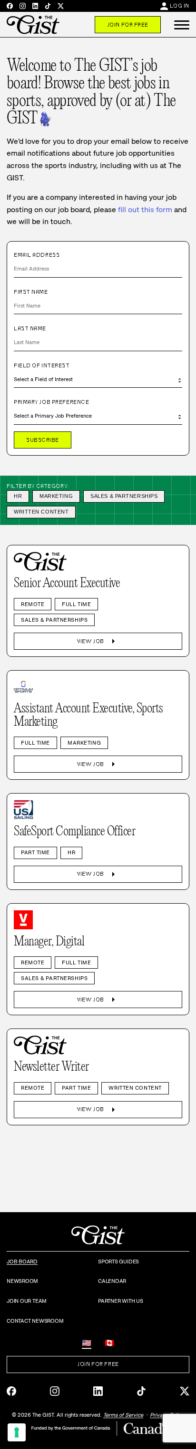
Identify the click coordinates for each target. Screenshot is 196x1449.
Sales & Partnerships (123, 496)
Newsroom (22, 1281)
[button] (181, 24)
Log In (179, 6)
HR (18, 496)
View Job (97, 641)
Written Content (41, 511)
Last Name (30, 328)
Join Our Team (27, 1301)
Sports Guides (118, 1261)
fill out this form (145, 210)
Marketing (56, 496)
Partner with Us (120, 1301)
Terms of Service (123, 1415)
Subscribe (42, 440)
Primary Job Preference (51, 402)
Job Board (22, 1261)
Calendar (112, 1281)
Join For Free (127, 25)
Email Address (36, 255)
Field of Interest (42, 365)
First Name (31, 292)
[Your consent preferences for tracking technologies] (17, 1432)
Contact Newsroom (35, 1321)
